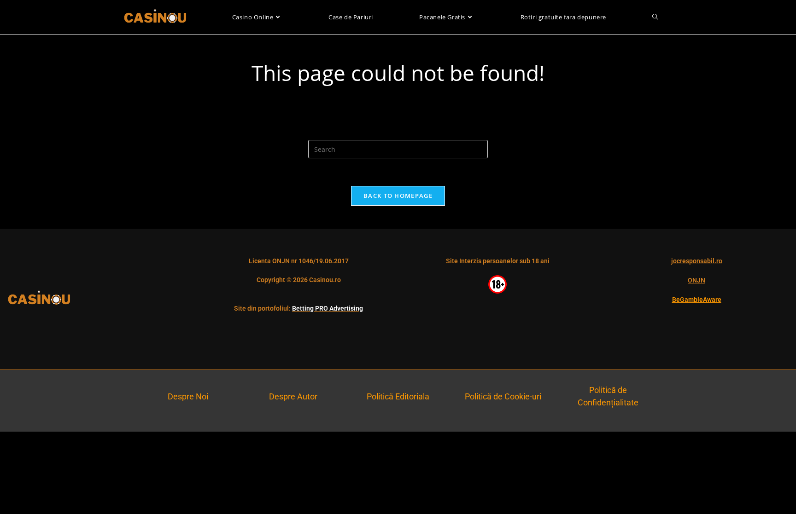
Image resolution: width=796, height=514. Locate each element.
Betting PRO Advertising (327, 308)
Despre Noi (188, 396)
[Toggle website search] (655, 17)
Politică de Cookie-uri (503, 396)
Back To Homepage (398, 195)
